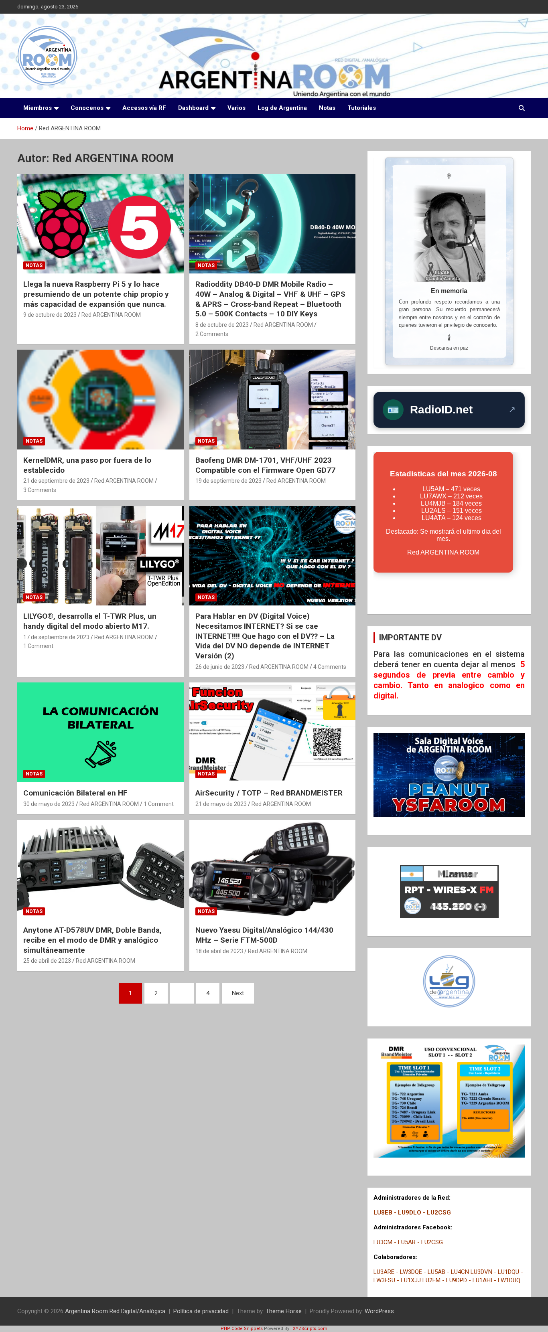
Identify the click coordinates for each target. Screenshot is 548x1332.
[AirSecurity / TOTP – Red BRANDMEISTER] (272, 732)
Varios (236, 107)
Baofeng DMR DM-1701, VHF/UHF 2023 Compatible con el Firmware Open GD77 (265, 465)
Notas (327, 107)
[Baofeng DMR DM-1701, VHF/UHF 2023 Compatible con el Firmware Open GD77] (272, 400)
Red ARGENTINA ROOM (111, 315)
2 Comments (211, 334)
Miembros (37, 107)
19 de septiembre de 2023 (228, 481)
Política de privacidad (201, 1311)
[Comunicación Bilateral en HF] (100, 732)
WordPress (379, 1311)
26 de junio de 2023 (219, 667)
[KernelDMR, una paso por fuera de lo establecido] (100, 400)
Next (238, 993)
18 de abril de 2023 (219, 951)
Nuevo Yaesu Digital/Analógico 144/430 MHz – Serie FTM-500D (264, 935)
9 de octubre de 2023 (50, 315)
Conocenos (87, 107)
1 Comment (38, 646)
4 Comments (329, 667)
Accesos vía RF (144, 107)
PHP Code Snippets (242, 1328)
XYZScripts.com (310, 1328)
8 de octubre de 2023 (222, 325)
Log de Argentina (282, 107)
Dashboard (193, 107)
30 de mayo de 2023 (49, 804)
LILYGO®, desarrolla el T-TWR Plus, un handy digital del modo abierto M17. (89, 621)
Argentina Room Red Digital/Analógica (115, 1311)
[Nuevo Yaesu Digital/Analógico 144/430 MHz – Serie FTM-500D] (272, 870)
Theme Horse (284, 1311)
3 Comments (39, 490)
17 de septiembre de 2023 (56, 637)
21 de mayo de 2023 (221, 804)
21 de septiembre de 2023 (56, 481)
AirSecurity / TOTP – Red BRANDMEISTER (269, 793)
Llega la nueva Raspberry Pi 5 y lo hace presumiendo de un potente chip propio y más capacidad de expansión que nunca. (96, 293)
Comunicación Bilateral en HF (75, 793)
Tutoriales (361, 107)
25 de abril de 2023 (47, 961)
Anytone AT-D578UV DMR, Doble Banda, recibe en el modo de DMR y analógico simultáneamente (92, 939)
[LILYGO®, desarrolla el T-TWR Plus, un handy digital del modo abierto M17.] (100, 556)
